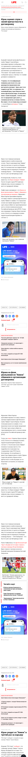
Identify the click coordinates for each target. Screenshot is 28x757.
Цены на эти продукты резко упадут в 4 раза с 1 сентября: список (14, 718)
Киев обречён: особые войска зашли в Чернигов (12, 349)
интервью (15, 104)
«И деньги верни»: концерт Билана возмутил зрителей (13, 702)
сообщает (17, 746)
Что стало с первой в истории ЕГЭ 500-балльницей (12, 354)
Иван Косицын (6, 279)
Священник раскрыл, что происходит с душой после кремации (12, 344)
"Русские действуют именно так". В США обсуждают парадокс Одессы (12, 338)
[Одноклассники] (16, 316)
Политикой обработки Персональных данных (11, 7)
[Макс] (6, 316)
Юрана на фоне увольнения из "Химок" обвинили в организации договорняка (13, 192)
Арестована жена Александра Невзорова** (13, 359)
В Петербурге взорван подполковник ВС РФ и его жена (14, 707)
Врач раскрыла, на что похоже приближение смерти (14, 363)
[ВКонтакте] (13, 316)
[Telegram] (9, 316)
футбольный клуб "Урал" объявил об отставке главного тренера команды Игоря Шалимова (14, 545)
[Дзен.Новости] (2, 316)
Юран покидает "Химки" (17, 180)
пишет (10, 438)
